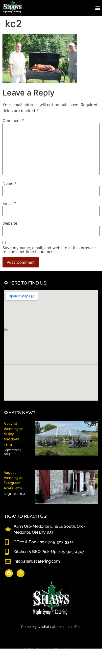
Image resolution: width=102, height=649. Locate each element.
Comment (13, 120)
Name (9, 183)
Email (9, 203)
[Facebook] (9, 573)
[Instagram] (21, 573)
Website (9, 223)
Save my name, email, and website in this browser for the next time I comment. (49, 250)
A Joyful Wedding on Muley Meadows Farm (13, 434)
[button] (98, 8)
